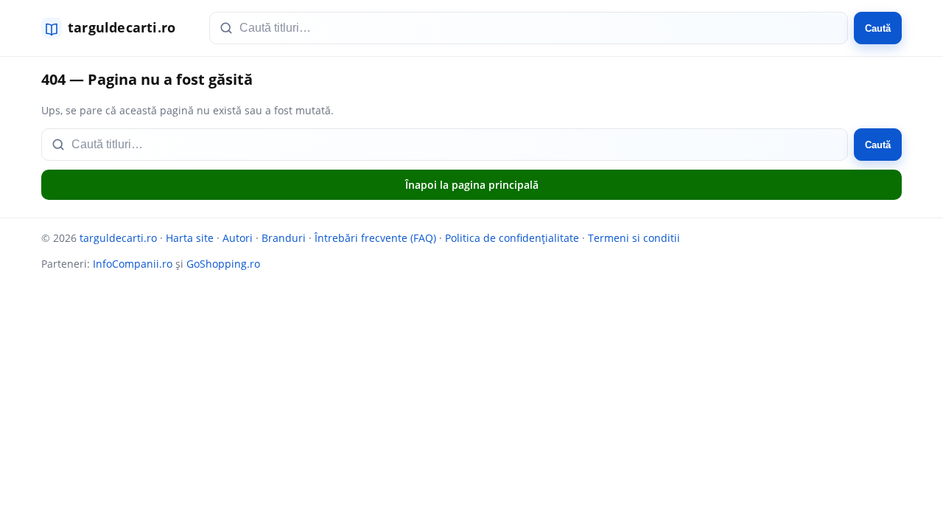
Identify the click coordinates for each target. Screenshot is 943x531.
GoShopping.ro (223, 264)
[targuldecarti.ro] (115, 28)
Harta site (190, 238)
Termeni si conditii (634, 238)
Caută (878, 28)
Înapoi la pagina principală (472, 185)
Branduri (284, 238)
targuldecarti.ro (118, 238)
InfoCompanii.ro (132, 264)
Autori (237, 238)
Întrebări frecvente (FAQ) (375, 238)
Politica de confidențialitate (512, 238)
